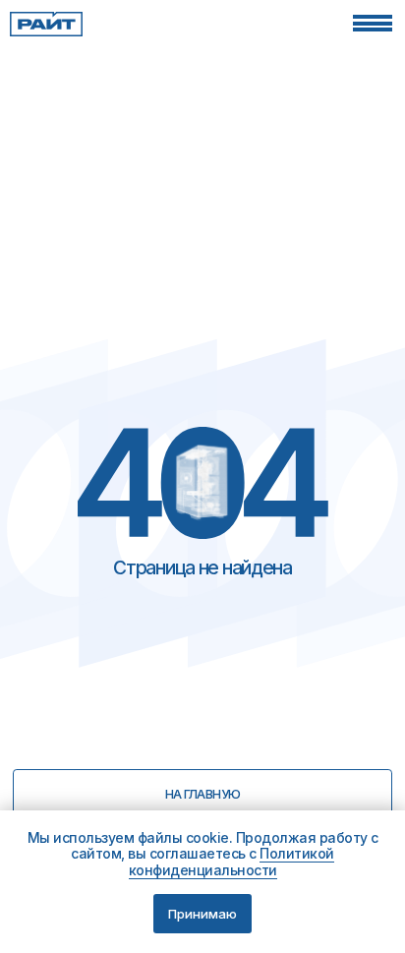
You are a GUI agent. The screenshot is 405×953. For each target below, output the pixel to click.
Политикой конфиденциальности (231, 861)
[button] (372, 23)
